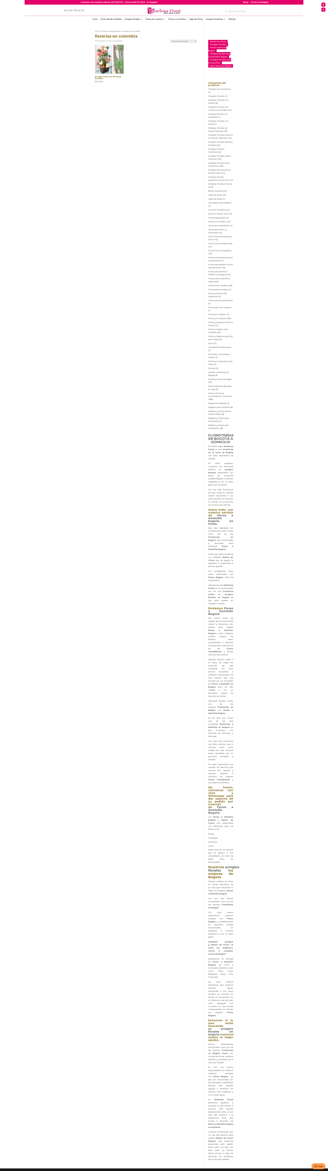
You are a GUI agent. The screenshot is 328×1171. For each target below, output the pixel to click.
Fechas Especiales (217, 218)
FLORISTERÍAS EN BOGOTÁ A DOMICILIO (221, 438)
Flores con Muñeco (177, 19)
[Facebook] (323, 5)
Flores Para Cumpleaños (220, 250)
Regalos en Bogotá (217, 403)
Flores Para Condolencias (220, 243)
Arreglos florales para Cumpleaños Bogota (219, 55)
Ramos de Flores (218, 41)
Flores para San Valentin (219, 307)
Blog (245, 2)
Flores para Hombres (218, 289)
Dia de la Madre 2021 (218, 214)
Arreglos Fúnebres (214, 19)
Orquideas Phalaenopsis (219, 347)
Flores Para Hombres (218, 285)
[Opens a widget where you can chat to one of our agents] (318, 1166)
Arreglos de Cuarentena (219, 89)
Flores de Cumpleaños (218, 225)
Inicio (95, 19)
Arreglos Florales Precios (220, 184)
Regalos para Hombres (219, 407)
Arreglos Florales (132, 19)
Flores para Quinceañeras (220, 300)
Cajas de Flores (196, 19)
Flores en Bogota (259, 2)
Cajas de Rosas (215, 199)
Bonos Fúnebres (216, 191)
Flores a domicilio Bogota (217, 49)
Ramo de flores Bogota (220, 66)
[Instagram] (323, 10)
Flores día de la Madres (111, 19)
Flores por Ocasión (154, 19)
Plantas (231, 19)
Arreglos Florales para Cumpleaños (219, 61)
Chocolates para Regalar (220, 203)
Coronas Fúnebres (216, 210)
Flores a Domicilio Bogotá (220, 611)
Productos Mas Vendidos (220, 379)
